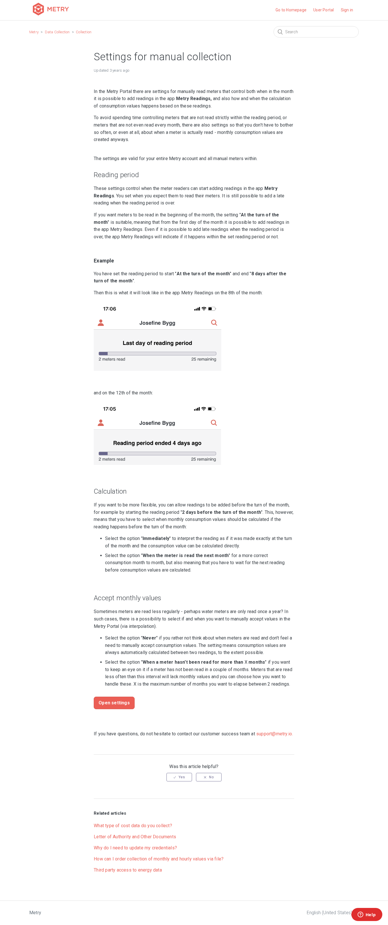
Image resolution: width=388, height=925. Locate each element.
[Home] (50, 16)
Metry (34, 32)
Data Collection (57, 32)
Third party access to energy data (128, 870)
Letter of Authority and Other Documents (135, 836)
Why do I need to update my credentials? (135, 847)
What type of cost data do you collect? (133, 825)
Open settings (114, 702)
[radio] (179, 777)
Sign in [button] (347, 10)
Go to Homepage (291, 10)
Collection (83, 32)
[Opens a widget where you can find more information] (366, 915)
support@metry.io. (274, 733)
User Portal (323, 10)
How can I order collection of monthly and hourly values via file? (159, 859)
